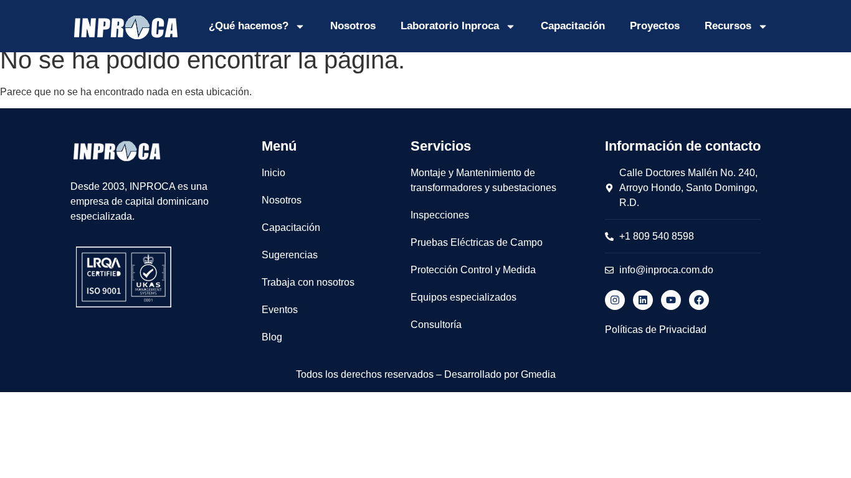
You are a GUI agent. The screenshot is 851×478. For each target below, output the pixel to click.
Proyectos (655, 26)
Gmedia (538, 374)
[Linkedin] (643, 300)
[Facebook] (699, 300)
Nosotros (353, 26)
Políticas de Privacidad (655, 329)
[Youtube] (671, 300)
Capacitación (573, 26)
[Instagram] (615, 300)
